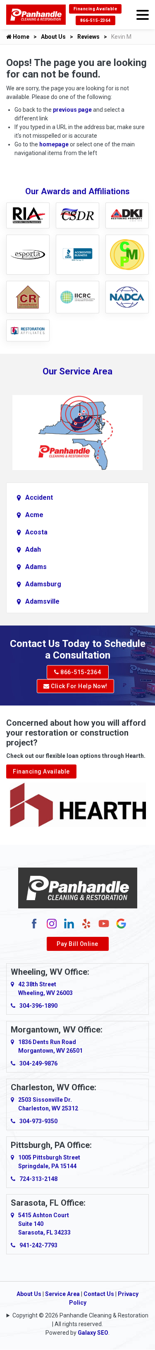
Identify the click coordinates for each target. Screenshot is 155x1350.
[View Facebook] (34, 923)
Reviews (88, 36)
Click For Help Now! (78, 686)
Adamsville (42, 601)
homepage (54, 144)
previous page (72, 109)
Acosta (36, 532)
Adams (36, 567)
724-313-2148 (38, 1179)
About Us (53, 36)
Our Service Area (77, 371)
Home (20, 36)
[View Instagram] (52, 923)
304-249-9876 (38, 1063)
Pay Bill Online (77, 944)
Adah (33, 549)
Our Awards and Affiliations (77, 191)
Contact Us (98, 1294)
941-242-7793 (38, 1245)
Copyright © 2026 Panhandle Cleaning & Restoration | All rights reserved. (80, 1319)
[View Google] (121, 923)
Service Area (62, 1294)
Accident (39, 497)
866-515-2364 (95, 20)
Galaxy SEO (93, 1332)
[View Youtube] (104, 923)
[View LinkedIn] (69, 923)
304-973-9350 (38, 1121)
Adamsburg (43, 584)
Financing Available (95, 9)
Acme (34, 515)
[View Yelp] (86, 923)
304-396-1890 (38, 1005)
